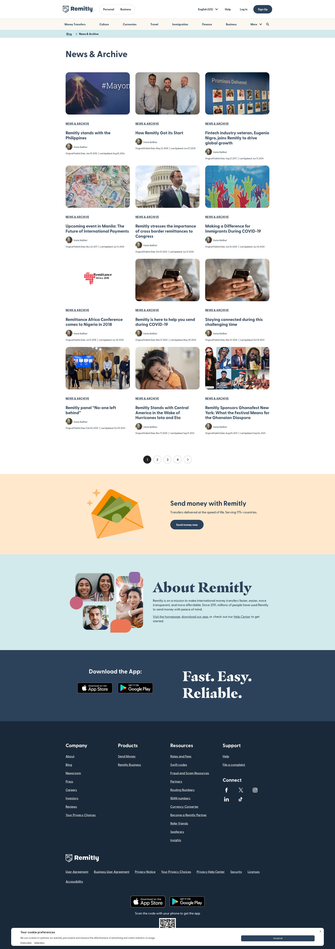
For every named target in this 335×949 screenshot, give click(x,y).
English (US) (205, 9)
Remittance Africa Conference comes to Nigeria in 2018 (94, 322)
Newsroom (73, 773)
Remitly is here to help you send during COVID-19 (165, 322)
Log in (243, 9)
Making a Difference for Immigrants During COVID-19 (233, 228)
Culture (104, 24)
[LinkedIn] (226, 799)
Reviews (71, 806)
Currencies (129, 24)
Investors (72, 798)
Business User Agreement (111, 871)
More (254, 24)
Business (125, 9)
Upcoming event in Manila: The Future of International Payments (97, 228)
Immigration (180, 24)
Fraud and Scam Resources (189, 773)
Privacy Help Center (211, 871)
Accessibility (74, 881)
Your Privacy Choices (81, 815)
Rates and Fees (180, 756)
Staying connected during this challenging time (234, 322)
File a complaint (234, 764)
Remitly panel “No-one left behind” (91, 410)
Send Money (127, 756)
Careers (71, 790)
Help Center (242, 616)
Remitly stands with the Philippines (88, 135)
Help (228, 9)
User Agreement (77, 871)
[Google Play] (135, 688)
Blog (69, 764)
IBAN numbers (180, 798)
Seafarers (177, 831)
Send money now (187, 524)
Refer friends (179, 823)
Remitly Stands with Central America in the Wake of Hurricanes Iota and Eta (162, 412)
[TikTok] (241, 799)
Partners (176, 781)
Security (236, 871)
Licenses (254, 871)
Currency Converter (184, 806)
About (70, 756)
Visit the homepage (166, 616)
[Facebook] (226, 790)
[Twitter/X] (241, 790)
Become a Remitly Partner (188, 815)
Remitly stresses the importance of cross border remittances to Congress (165, 231)
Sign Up (263, 9)
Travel (154, 24)
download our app (194, 616)
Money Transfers (75, 24)
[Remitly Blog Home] (77, 9)
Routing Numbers (182, 790)
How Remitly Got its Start (159, 132)
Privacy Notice (145, 871)
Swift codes (178, 764)
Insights (175, 840)
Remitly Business (129, 764)
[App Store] (94, 688)
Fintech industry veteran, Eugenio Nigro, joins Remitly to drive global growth (237, 137)
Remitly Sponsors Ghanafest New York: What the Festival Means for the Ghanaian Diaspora (237, 412)
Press (69, 781)
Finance (207, 24)
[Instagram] (255, 790)
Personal (108, 9)
